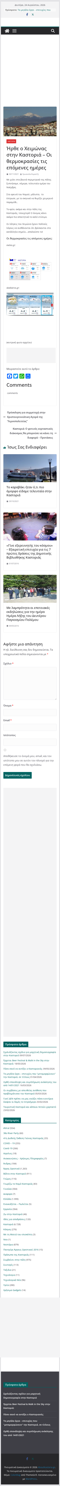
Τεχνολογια (9, 1274)
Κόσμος (7, 1229)
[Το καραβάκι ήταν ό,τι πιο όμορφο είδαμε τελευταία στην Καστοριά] (30, 456)
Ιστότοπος (9, 735)
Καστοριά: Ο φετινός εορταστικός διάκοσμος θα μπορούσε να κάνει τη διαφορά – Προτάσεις (31, 433)
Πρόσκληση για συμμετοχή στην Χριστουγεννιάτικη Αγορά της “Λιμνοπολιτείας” (26, 417)
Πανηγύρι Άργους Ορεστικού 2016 (20, 1249)
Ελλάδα (7, 1199)
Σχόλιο (8, 663)
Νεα (5, 1239)
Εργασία (7, 1209)
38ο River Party (11, 1133)
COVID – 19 (9, 1143)
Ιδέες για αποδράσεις (14, 1219)
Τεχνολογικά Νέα (12, 1280)
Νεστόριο (8, 1244)
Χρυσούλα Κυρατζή (30, 174)
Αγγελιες (7, 1153)
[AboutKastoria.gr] (7, 31)
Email (7, 720)
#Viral (6, 1128)
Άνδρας (7, 1163)
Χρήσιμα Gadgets (12, 1290)
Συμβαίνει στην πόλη (14, 1259)
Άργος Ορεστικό (11, 1168)
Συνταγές (8, 1264)
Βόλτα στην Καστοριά (14, 1173)
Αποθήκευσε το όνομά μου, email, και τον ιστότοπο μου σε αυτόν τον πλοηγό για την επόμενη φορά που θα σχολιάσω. (28, 760)
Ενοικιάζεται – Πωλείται (15, 1204)
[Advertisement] (30, 75)
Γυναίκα (7, 1188)
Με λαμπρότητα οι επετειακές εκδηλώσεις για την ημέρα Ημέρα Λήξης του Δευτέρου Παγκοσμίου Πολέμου (28, 614)
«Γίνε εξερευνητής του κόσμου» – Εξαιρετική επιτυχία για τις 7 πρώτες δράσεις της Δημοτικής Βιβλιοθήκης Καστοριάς (29, 551)
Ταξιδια (7, 1269)
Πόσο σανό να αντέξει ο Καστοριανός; (23, 1068)
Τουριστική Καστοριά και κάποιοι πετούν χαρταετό (29, 1106)
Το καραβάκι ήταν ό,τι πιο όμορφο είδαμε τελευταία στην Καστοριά (29, 491)
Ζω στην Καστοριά (12, 1214)
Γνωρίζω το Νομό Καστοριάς (18, 1183)
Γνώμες (7, 1178)
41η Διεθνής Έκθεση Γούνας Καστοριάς (23, 1138)
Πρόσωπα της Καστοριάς (16, 1254)
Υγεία (6, 1285)
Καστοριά (11, 141)
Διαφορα (7, 1193)
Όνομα (8, 705)
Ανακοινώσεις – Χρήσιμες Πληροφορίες (23, 1158)
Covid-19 (7, 1148)
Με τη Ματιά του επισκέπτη (17, 1234)
